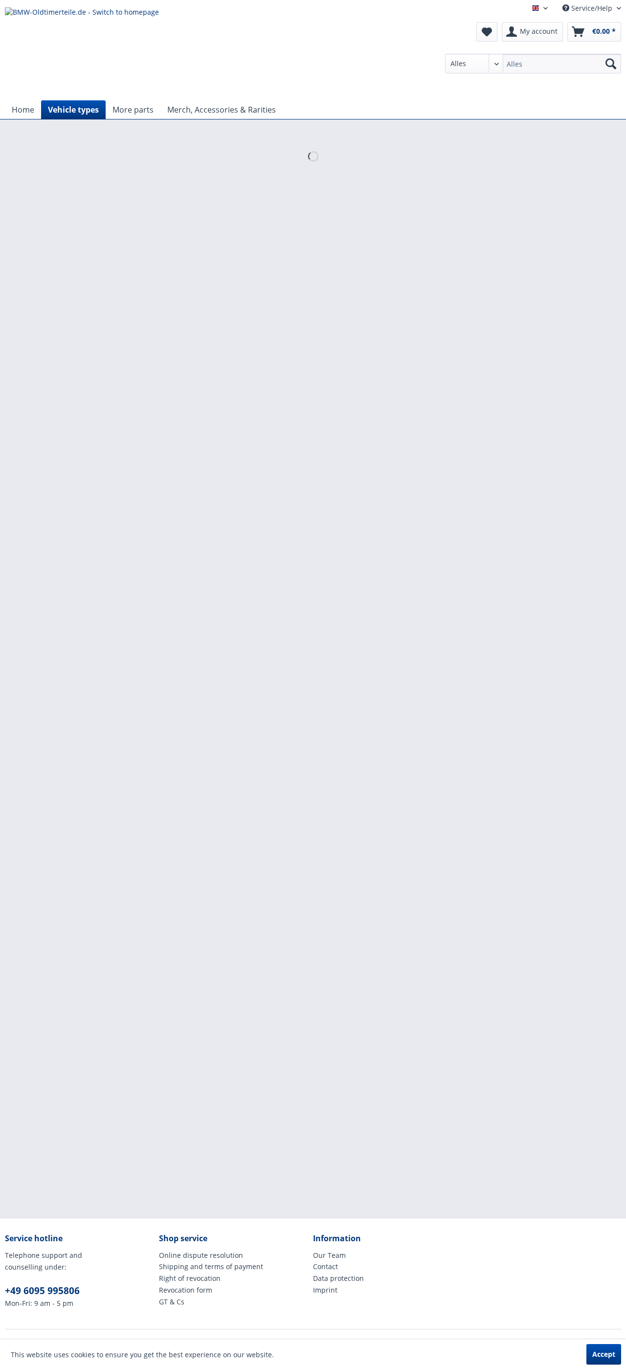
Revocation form (185, 1290)
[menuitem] (533, 63)
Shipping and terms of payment (211, 1266)
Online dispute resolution (201, 1255)
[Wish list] (486, 32)
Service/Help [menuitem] (591, 8)
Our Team (329, 1255)
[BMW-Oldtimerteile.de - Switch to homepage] (82, 51)
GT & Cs (171, 1301)
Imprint (325, 1290)
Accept (603, 1354)
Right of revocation (190, 1278)
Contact (325, 1266)
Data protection (338, 1278)
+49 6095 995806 (42, 1290)
